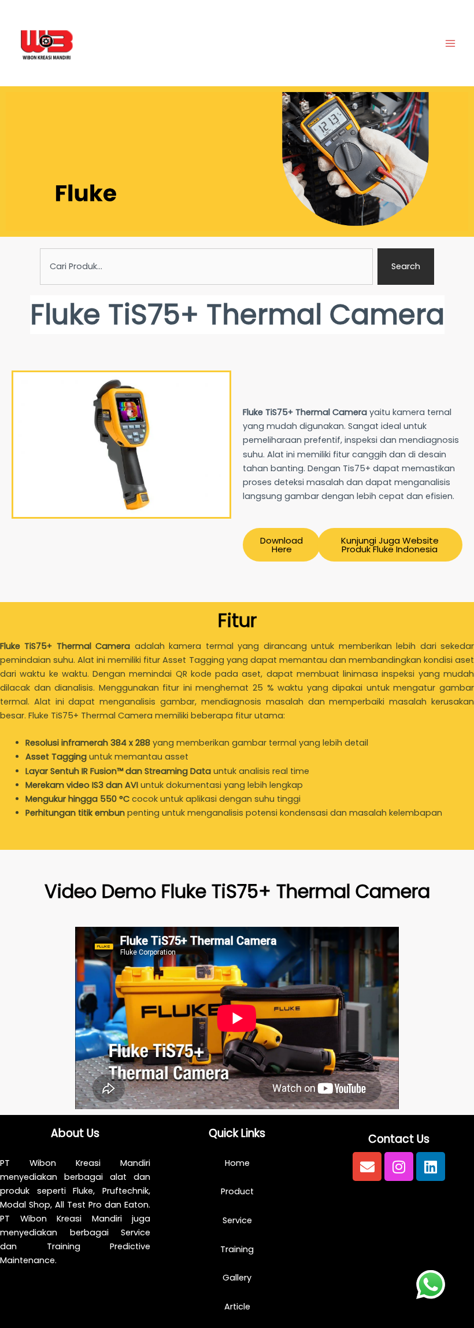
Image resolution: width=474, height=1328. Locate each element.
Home (237, 1163)
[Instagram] (398, 1166)
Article (237, 1306)
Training (237, 1249)
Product (237, 1191)
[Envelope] (367, 1166)
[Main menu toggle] (450, 43)
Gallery (237, 1277)
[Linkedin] (430, 1166)
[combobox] (206, 266)
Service (237, 1220)
